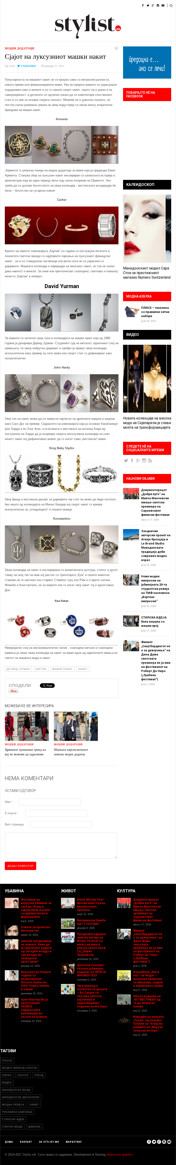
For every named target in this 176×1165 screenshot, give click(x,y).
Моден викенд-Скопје (19, 1067)
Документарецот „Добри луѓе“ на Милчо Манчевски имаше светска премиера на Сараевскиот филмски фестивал (155, 502)
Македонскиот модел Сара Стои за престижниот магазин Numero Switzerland (146, 273)
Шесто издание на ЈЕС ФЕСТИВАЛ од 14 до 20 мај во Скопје (147, 1001)
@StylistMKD (28, 66)
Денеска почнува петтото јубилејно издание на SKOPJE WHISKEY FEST (91, 970)
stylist (12, 66)
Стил (34, 5)
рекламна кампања (17, 1112)
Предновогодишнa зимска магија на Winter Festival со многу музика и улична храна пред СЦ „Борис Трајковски (91, 944)
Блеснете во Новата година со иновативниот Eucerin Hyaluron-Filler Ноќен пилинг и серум (36, 980)
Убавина (50, 5)
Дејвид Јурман (18, 669)
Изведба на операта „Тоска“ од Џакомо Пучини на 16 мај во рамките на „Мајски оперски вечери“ (148, 1023)
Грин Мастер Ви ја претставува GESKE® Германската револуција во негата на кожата (34, 1008)
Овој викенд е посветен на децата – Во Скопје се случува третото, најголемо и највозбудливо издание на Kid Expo (92, 996)
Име (8, 802)
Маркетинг (74, 1141)
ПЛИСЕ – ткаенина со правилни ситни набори (155, 312)
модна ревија (13, 1104)
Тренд (39, 1075)
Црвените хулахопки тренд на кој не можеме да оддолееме (25, 751)
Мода (19, 5)
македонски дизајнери (20, 1097)
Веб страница (14, 824)
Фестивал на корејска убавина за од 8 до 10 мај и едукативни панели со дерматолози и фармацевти (36, 908)
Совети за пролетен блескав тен (35, 928)
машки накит (62, 669)
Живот (69, 5)
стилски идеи (13, 1119)
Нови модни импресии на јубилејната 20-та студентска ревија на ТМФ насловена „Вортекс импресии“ (155, 589)
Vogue (7, 1060)
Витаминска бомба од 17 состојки (91, 921)
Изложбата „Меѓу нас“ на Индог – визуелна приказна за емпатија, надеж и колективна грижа (148, 978)
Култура (86, 5)
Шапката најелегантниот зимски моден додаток (71, 751)
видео (7, 1082)
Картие (41, 669)
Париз (7, 1075)
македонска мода (16, 1089)
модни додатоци (19, 48)
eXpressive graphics (119, 1154)
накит (83, 669)
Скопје (23, 1075)
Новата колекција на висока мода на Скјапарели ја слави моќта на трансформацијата (147, 423)
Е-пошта (11, 813)
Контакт (26, 1141)
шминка (34, 1126)
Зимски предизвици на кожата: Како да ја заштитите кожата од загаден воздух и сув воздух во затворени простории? (36, 951)
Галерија (126, 5)
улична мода (12, 1126)
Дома (4, 5)
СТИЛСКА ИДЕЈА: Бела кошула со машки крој (154, 621)
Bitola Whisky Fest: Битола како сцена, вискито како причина (91, 905)
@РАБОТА (105, 5)
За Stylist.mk (49, 1141)
